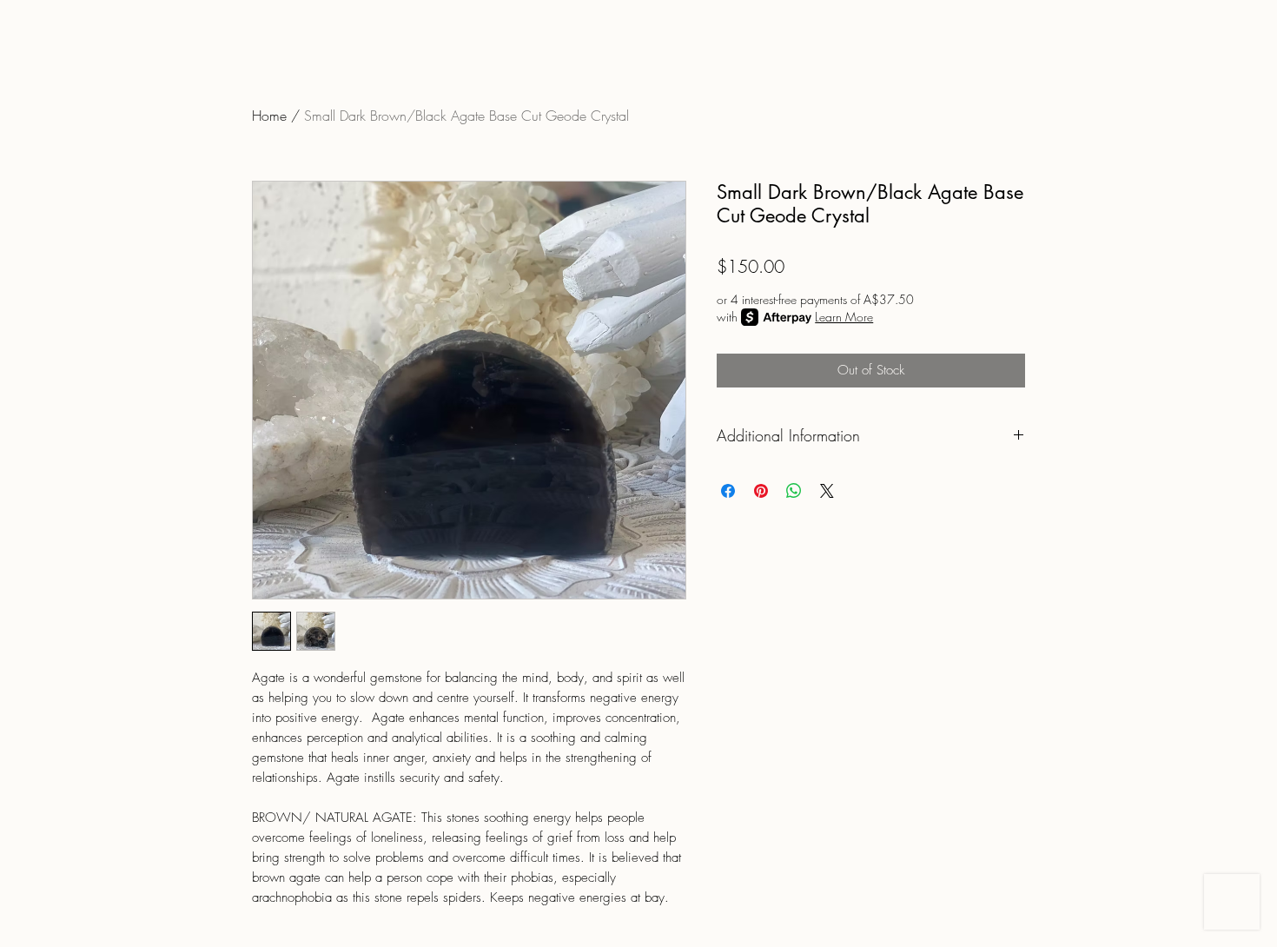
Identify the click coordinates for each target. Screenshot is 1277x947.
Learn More (844, 316)
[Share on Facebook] (728, 490)
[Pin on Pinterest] (761, 490)
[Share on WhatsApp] (794, 490)
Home (269, 115)
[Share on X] (827, 490)
